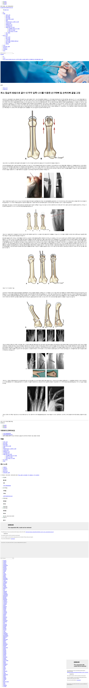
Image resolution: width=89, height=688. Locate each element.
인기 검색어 (36, 475)
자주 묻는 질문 (6, 46)
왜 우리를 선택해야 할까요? (12, 41)
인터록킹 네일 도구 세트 (14, 28)
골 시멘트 (8, 32)
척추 (7, 20)
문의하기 (5, 47)
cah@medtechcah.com (7, 434)
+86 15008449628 (7, 433)
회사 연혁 (8, 42)
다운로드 (5, 49)
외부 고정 (8, 15)
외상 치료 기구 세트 (12, 31)
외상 (7, 34)
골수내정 (8, 16)
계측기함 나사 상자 (10, 27)
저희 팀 (5, 467)
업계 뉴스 (5, 89)
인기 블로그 (30, 475)
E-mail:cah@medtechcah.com (7, 7)
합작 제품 (8, 17)
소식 (4, 45)
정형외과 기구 (9, 24)
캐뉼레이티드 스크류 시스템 (12, 21)
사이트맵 (25, 475)
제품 (4, 13)
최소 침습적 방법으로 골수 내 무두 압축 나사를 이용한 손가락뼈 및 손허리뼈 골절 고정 (23, 59)
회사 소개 (5, 35)
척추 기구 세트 (11, 30)
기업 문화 (8, 39)
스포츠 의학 (8, 23)
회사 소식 (5, 87)
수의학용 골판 (9, 26)
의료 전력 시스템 (10, 19)
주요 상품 (20, 475)
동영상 (7, 43)
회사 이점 (8, 38)
